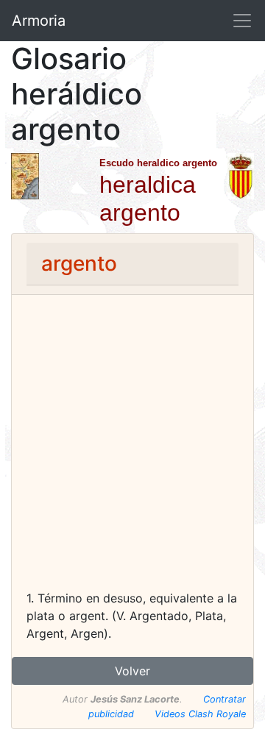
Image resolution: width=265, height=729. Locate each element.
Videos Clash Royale (200, 713)
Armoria (39, 20)
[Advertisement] (132, 449)
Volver (132, 671)
